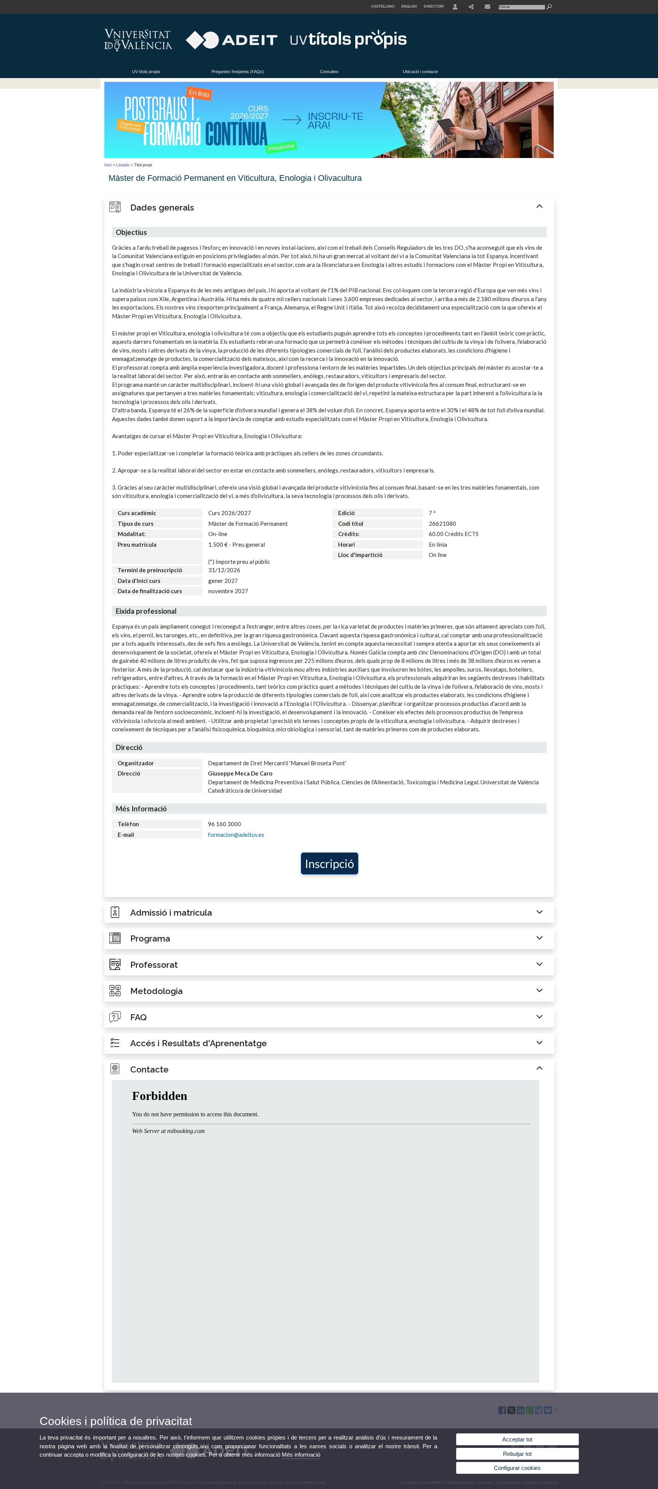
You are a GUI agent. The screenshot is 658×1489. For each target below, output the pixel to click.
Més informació (301, 1454)
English (409, 6)
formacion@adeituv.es (236, 834)
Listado (122, 165)
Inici (108, 165)
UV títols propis (146, 71)
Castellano (382, 6)
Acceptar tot (517, 1439)
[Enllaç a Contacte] (487, 7)
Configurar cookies (517, 1468)
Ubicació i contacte (420, 71)
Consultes (329, 71)
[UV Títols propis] (329, 156)
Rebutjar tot (517, 1454)
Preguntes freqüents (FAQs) (237, 71)
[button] (329, 208)
